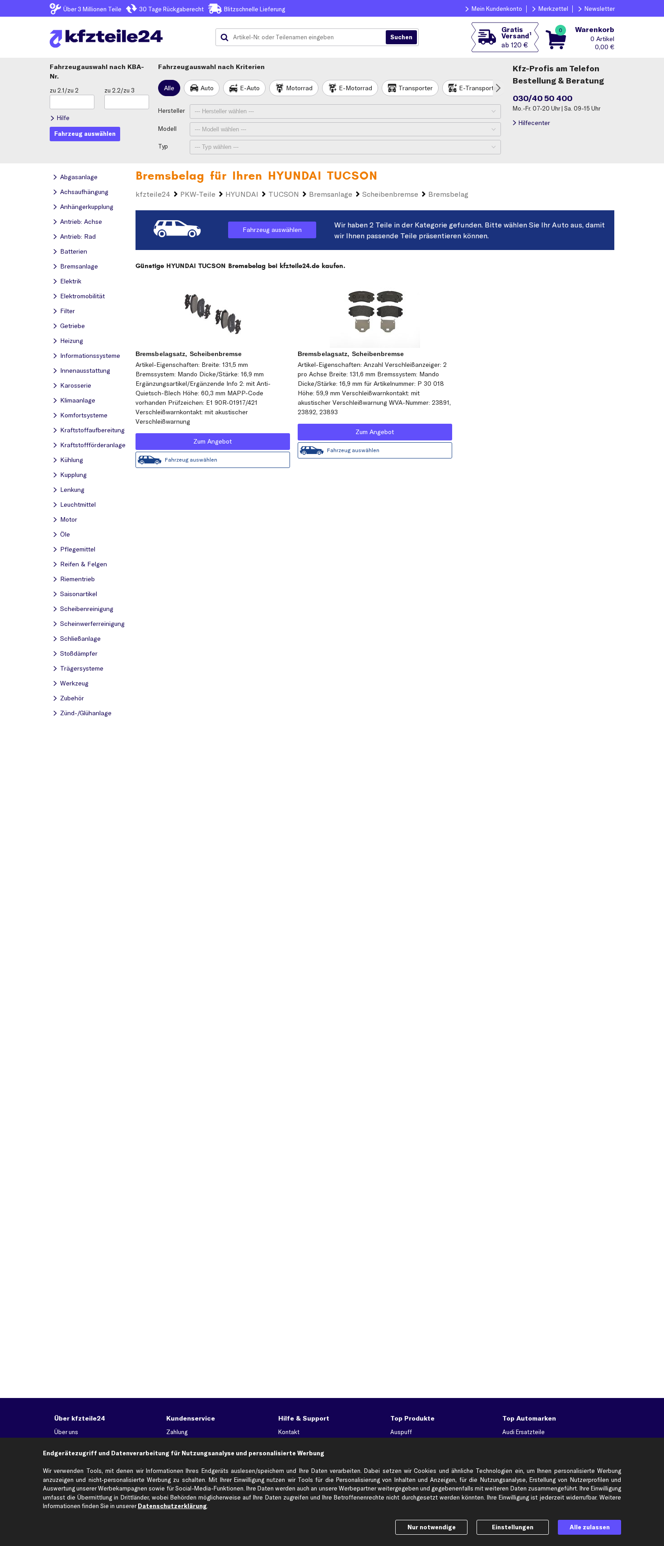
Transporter (415, 88)
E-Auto (250, 88)
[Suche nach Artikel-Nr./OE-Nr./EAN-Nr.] (401, 37)
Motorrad (299, 88)
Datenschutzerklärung (172, 1505)
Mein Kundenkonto (497, 8)
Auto (207, 88)
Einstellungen (512, 1527)
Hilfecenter (534, 123)
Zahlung (176, 1431)
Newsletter (600, 8)
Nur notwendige (431, 1527)
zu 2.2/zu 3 (119, 90)
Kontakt (288, 1431)
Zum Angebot (212, 441)
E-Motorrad (355, 88)
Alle (169, 88)
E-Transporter (479, 88)
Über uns (66, 1431)
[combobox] (304, 37)
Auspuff (401, 1431)
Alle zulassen (590, 1527)
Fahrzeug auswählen (272, 230)
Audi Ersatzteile (523, 1431)
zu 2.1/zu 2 (64, 90)
